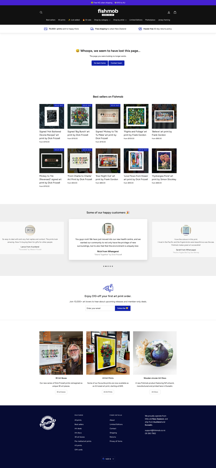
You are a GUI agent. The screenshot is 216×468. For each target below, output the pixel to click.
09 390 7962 (150, 433)
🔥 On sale (87, 20)
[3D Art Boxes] (61, 353)
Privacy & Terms (116, 441)
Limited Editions (135, 20)
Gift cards (78, 450)
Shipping (113, 433)
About (112, 420)
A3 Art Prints (108, 392)
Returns (113, 437)
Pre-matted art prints (83, 441)
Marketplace (150, 20)
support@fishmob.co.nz (155, 430)
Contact (113, 428)
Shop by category (101, 20)
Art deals (78, 428)
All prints (61, 20)
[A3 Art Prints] (108, 353)
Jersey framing (164, 20)
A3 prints (78, 445)
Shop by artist (119, 20)
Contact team (116, 63)
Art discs (78, 433)
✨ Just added (74, 20)
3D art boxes (61, 392)
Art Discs (155, 392)
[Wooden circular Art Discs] (155, 353)
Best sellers (50, 20)
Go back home (100, 63)
